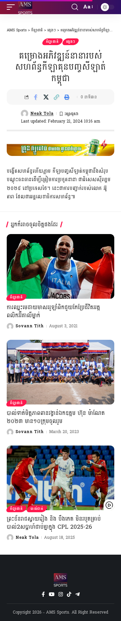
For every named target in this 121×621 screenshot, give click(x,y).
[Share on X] (46, 97)
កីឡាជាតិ (52, 42)
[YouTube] (51, 594)
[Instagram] (61, 594)
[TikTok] (69, 594)
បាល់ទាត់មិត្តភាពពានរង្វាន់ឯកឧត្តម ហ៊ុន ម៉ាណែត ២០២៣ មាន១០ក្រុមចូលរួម (56, 417)
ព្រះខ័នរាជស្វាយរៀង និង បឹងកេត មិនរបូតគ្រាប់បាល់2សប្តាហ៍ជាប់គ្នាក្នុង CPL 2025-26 (54, 523)
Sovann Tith (29, 326)
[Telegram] (77, 594)
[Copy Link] (56, 97)
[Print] (67, 97)
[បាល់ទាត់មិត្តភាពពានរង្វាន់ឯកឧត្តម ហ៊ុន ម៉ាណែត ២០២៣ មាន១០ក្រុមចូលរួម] (60, 372)
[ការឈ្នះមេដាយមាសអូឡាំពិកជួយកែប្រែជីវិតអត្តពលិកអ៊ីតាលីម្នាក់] (60, 266)
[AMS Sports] (25, 7)
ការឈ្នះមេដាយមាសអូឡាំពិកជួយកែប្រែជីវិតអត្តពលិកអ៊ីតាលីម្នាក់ (53, 311)
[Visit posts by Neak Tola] (24, 113)
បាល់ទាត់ (37, 509)
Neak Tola (41, 113)
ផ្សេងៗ (70, 42)
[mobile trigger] (12, 7)
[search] (75, 7)
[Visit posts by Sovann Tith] (10, 326)
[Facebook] (43, 594)
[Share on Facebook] (35, 97)
